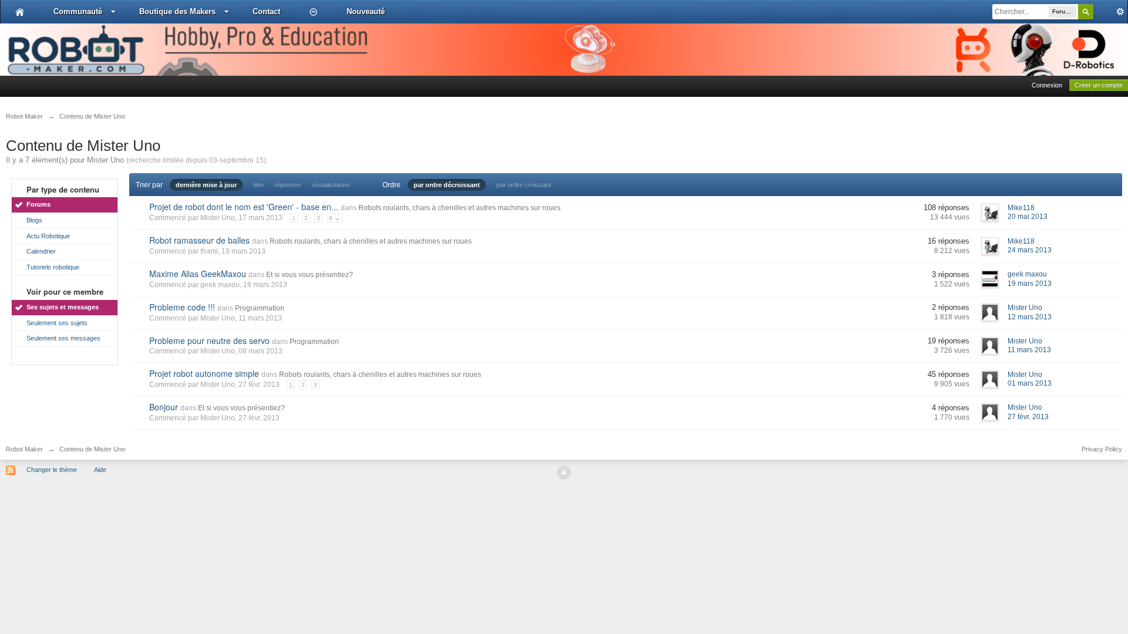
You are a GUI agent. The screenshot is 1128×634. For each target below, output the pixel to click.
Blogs (34, 220)
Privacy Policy (1102, 449)
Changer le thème (51, 469)
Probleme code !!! (182, 307)
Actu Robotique (48, 236)
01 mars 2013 (1030, 383)
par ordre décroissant (447, 184)
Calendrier (41, 251)
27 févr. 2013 (1028, 417)
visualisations (331, 184)
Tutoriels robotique (52, 267)
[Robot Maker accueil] (20, 11)
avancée (1110, 12)
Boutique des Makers (177, 11)
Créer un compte (1099, 85)
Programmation (259, 308)
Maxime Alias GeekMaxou (197, 273)
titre (258, 184)
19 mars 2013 (1030, 283)
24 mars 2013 (1030, 250)
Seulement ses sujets (57, 322)
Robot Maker (24, 449)
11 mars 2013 (1029, 350)
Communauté (77, 11)
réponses (287, 184)
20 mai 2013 (1028, 217)
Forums (38, 204)
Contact (266, 11)
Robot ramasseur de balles (199, 240)
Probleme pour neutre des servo (209, 340)
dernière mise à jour (206, 184)
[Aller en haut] (564, 473)
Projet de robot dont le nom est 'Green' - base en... (243, 207)
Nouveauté (366, 11)
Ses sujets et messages (62, 307)
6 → (334, 218)
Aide (100, 469)
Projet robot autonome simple (204, 373)
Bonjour (163, 407)
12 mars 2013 (1030, 317)
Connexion (1047, 85)
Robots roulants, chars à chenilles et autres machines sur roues (459, 208)
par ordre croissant (523, 184)
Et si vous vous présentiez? (309, 275)
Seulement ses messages (63, 338)
